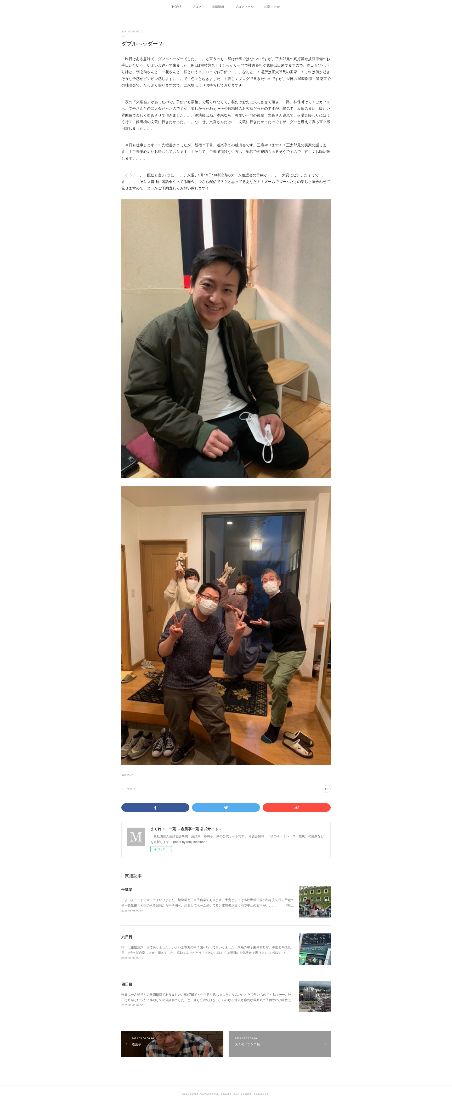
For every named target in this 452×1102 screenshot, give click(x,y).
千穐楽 (126, 889)
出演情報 (218, 6)
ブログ (196, 6)
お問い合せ (272, 6)
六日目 (126, 936)
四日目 (126, 983)
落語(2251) (127, 775)
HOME (177, 6)
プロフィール (244, 6)
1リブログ (128, 789)
